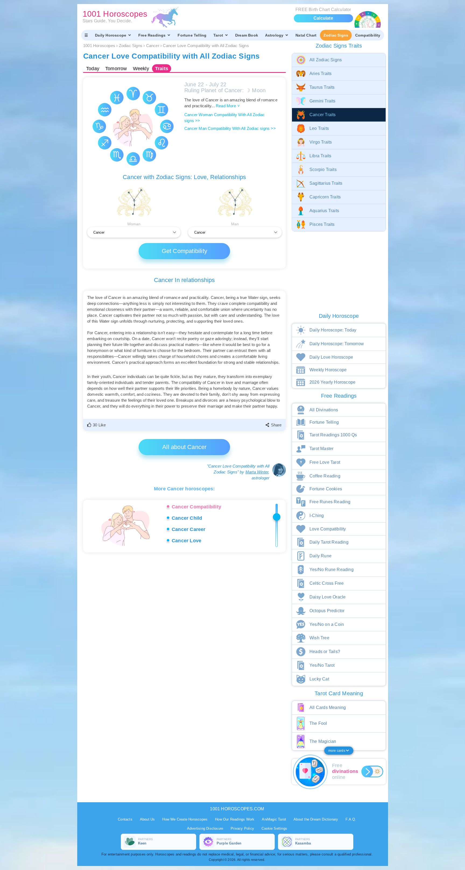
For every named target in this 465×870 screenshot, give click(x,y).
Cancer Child (187, 518)
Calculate (323, 18)
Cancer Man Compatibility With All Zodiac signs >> (230, 128)
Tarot (218, 35)
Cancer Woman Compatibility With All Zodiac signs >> (224, 117)
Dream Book (246, 35)
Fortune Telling (192, 35)
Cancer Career (189, 529)
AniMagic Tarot (274, 819)
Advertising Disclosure (205, 828)
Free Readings (152, 35)
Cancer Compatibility (196, 506)
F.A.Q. (351, 819)
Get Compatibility (184, 251)
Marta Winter (256, 472)
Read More (227, 106)
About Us (147, 819)
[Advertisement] (185, 598)
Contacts (125, 819)
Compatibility (368, 35)
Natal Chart (305, 35)
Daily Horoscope (110, 35)
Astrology (274, 35)
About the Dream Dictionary (316, 819)
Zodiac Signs (335, 35)
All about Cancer (184, 447)
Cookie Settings (274, 828)
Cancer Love (186, 540)
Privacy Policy (242, 828)
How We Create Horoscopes (184, 819)
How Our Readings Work (234, 819)
